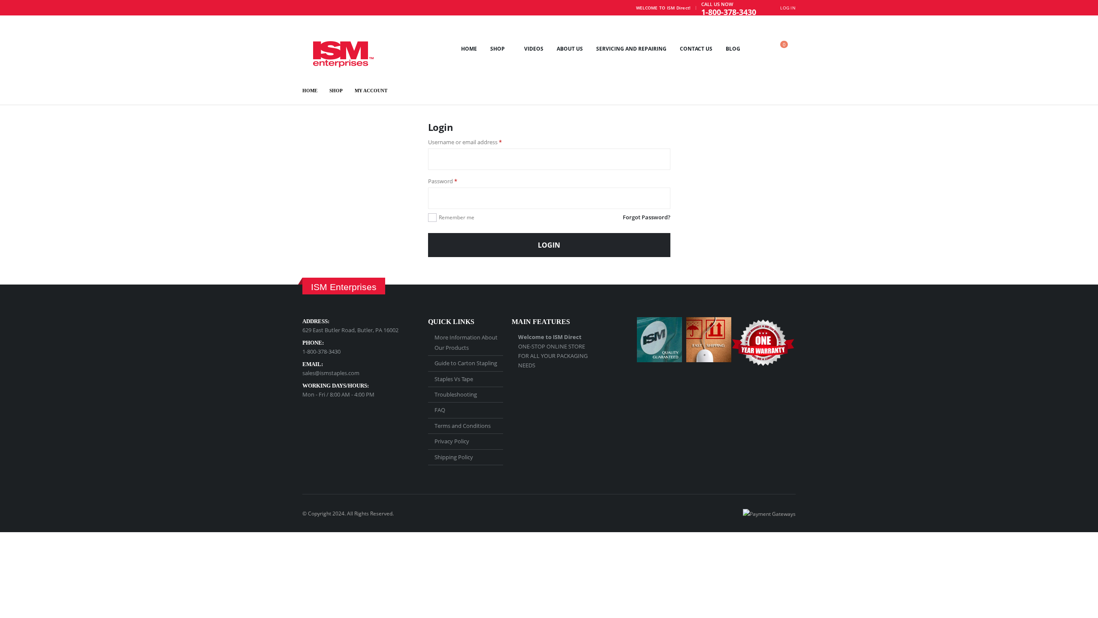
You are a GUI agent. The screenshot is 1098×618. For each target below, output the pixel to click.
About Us (570, 48)
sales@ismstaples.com (330, 373)
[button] (759, 48)
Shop (497, 48)
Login (549, 245)
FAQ (439, 410)
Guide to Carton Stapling (465, 363)
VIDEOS (533, 48)
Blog (733, 48)
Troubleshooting (455, 394)
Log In (788, 8)
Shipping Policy (453, 457)
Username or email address (476, 142)
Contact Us (696, 48)
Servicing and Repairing (631, 48)
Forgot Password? (646, 217)
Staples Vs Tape (453, 379)
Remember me (456, 217)
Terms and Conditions (462, 426)
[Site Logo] (338, 48)
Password (454, 181)
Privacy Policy (451, 441)
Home (469, 48)
